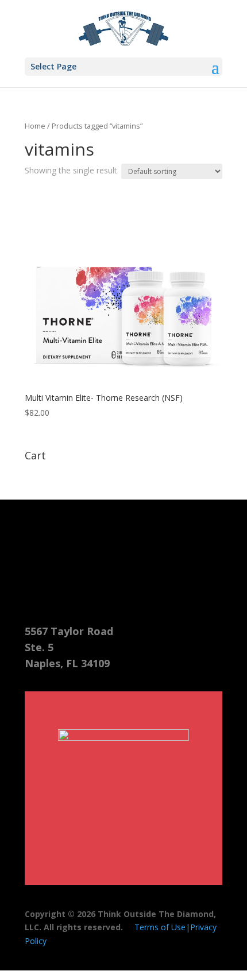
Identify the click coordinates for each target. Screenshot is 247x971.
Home (35, 126)
